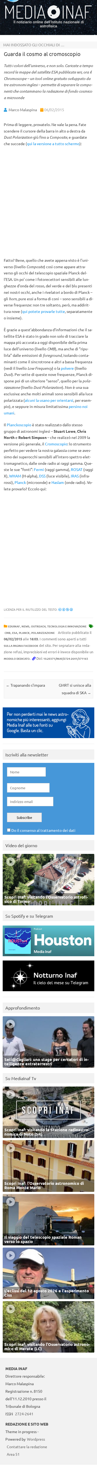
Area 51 (13, 1454)
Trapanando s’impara (25, 685)
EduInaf (14, 626)
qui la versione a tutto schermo (53, 143)
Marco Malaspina (23, 109)
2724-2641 (24, 1413)
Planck (20, 482)
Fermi (39, 469)
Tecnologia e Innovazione (66, 626)
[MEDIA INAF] (48, 17)
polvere (67, 368)
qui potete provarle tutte (43, 311)
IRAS (75, 475)
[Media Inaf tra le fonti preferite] (48, 739)
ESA (14, 633)
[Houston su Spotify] (48, 957)
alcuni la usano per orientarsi (49, 400)
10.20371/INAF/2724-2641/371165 (65, 659)
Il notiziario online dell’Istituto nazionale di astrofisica (48, 24)
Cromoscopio (56, 443)
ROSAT (76, 469)
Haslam (57, 482)
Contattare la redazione (27, 1446)
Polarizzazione (43, 633)
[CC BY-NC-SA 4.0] (65, 609)
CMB (8, 633)
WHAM (15, 475)
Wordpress (36, 1439)
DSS (42, 475)
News (25, 626)
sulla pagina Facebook (21, 646)
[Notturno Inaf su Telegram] (48, 992)
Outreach (38, 626)
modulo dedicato (17, 659)
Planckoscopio (19, 424)
